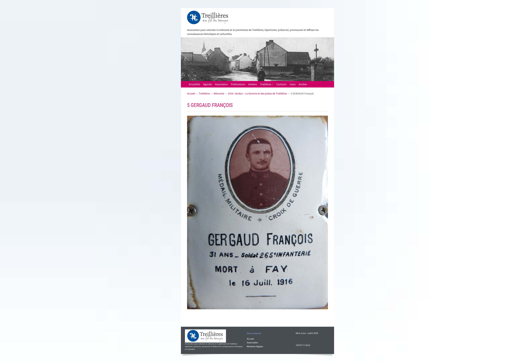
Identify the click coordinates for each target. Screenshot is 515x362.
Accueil (250, 339)
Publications (238, 84)
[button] (185, 59)
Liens (292, 84)
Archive (303, 84)
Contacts (281, 84)
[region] (257, 59)
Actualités (194, 84)
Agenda (207, 84)
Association (221, 84)
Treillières (265, 84)
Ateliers (252, 84)
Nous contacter (254, 333)
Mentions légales (255, 346)
